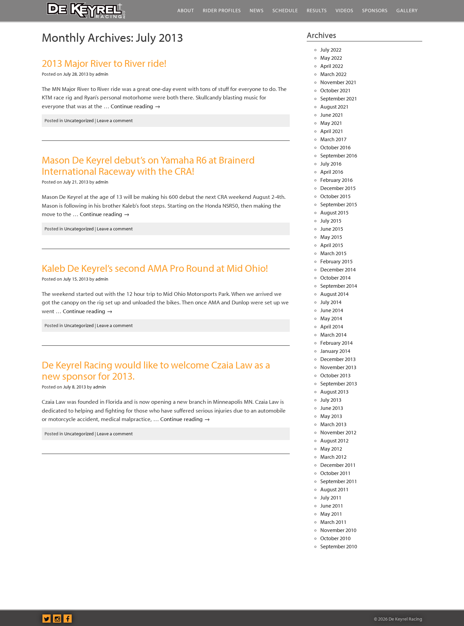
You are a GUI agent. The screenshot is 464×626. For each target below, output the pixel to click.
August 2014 (334, 293)
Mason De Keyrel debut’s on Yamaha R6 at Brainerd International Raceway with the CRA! (148, 165)
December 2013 (338, 359)
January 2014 (335, 350)
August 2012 (334, 440)
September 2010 (338, 546)
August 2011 (334, 489)
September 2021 (338, 98)
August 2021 (334, 106)
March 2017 (333, 139)
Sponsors (375, 10)
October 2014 (335, 277)
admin (101, 74)
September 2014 (338, 285)
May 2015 (331, 236)
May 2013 (331, 416)
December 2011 (338, 464)
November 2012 (338, 432)
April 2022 (331, 65)
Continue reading (135, 106)
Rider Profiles (222, 10)
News (257, 10)
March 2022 (333, 74)
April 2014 (331, 326)
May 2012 (331, 448)
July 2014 (330, 302)
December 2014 (338, 269)
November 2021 (338, 82)
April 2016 (331, 171)
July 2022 (330, 49)
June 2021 (331, 114)
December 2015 (338, 188)
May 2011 (331, 513)
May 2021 (331, 122)
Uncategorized (79, 120)
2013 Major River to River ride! (104, 63)
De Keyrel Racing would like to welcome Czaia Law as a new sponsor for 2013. (156, 370)
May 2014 (331, 318)
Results (317, 10)
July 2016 (330, 163)
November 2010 (338, 530)
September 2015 (338, 204)
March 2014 (333, 334)
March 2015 (333, 253)
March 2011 (333, 521)
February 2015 (336, 261)
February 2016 (336, 179)
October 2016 (335, 147)
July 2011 (330, 497)
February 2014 (336, 342)
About (185, 10)
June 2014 (331, 310)
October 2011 (335, 473)
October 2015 (335, 196)
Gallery (407, 10)
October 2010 (335, 538)
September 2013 (338, 383)
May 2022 (331, 57)
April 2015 (331, 245)
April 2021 (331, 131)
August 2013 (334, 391)
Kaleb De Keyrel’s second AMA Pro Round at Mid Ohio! (155, 268)
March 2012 (333, 456)
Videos (344, 10)
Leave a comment (115, 120)
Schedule (285, 10)
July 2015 (330, 220)
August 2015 (334, 212)
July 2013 (330, 399)
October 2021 (335, 90)
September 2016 (338, 155)
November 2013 (338, 367)
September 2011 (338, 481)
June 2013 (331, 407)
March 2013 (333, 424)
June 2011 (331, 505)
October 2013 (335, 375)
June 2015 (331, 228)
